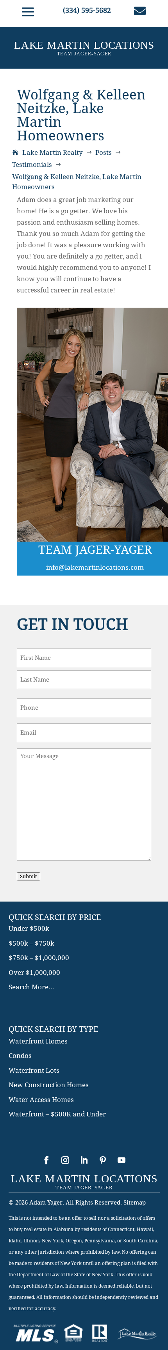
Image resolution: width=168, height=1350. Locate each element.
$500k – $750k (31, 943)
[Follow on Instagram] (65, 1160)
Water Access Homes (41, 1100)
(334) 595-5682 (87, 10)
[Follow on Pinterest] (103, 1160)
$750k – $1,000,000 (39, 958)
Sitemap (134, 1202)
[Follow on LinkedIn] (84, 1160)
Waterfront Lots (34, 1070)
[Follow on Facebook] (46, 1160)
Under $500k (29, 928)
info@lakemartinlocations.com (95, 567)
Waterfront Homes (38, 1041)
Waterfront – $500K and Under (57, 1114)
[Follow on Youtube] (121, 1160)
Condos (20, 1055)
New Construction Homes (49, 1085)
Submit (28, 876)
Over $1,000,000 (34, 972)
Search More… (31, 987)
